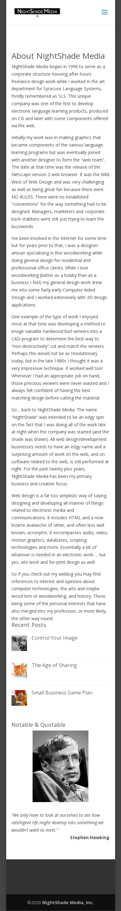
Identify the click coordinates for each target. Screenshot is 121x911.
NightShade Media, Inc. (68, 902)
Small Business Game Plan (62, 692)
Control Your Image (55, 637)
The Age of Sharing (54, 665)
